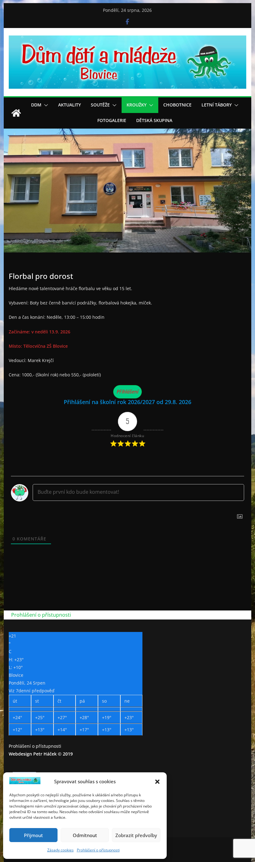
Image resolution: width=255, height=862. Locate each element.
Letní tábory (217, 105)
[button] (157, 782)
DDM (36, 105)
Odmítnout (85, 835)
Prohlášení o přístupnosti (98, 850)
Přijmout (33, 835)
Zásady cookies (60, 850)
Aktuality (69, 105)
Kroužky (136, 105)
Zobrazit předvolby (136, 835)
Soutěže (100, 105)
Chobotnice (177, 105)
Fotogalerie (111, 120)
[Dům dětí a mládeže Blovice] (16, 113)
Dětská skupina (154, 120)
